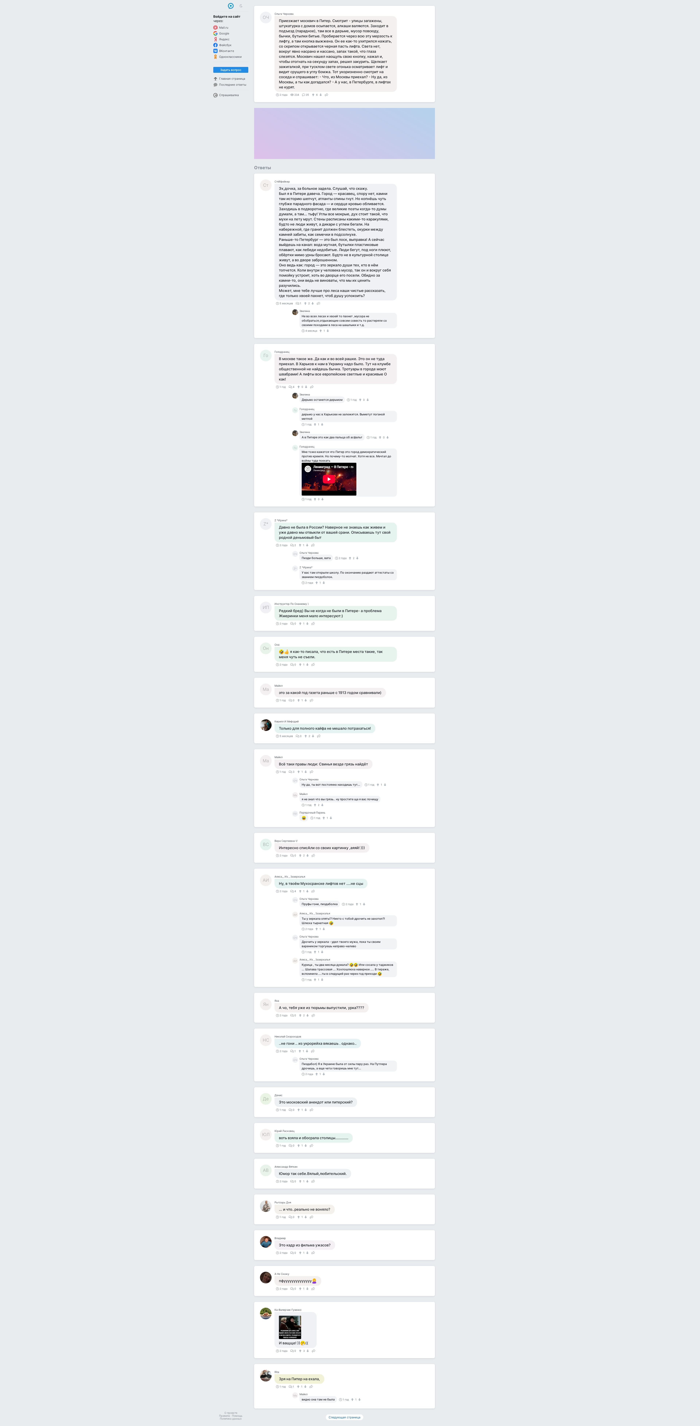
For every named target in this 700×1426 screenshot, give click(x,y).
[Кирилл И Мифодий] (267, 725)
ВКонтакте (226, 51)
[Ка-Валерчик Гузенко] (267, 1313)
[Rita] (267, 1376)
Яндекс (224, 39)
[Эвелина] (296, 312)
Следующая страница (344, 1417)
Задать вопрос (230, 70)
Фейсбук (225, 45)
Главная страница (232, 78)
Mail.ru (223, 27)
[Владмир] (267, 1242)
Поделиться (326, 94)
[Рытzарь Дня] (267, 1206)
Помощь (237, 1415)
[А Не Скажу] (267, 1277)
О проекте (230, 1412)
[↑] (313, 94)
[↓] (320, 94)
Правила (224, 1415)
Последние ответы (232, 84)
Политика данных (231, 1418)
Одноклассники (230, 57)
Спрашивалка (229, 95)
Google (224, 33)
